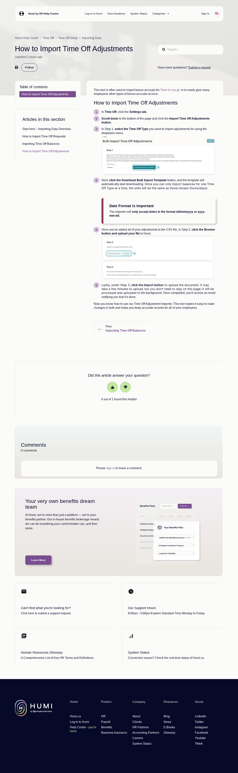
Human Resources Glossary (42, 652)
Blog (167, 716)
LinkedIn (200, 716)
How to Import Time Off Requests (44, 136)
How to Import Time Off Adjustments (45, 151)
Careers (137, 738)
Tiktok (199, 743)
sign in (110, 468)
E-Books (169, 727)
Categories (159, 13)
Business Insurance (114, 732)
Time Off (48, 38)
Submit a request (199, 67)
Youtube (200, 738)
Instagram (201, 727)
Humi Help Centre (27, 38)
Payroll (105, 721)
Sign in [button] (205, 13)
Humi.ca (75, 716)
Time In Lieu (168, 90)
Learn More (38, 560)
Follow (29, 67)
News (167, 721)
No (125, 387)
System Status (138, 13)
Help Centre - (83, 729)
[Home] (21, 13)
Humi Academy (116, 13)
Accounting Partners (145, 732)
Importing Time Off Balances (41, 143)
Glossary (169, 732)
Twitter (199, 721)
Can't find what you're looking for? (46, 608)
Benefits (106, 727)
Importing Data (91, 38)
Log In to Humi (93, 13)
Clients (137, 721)
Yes (112, 387)
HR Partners (140, 727)
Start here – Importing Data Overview (46, 129)
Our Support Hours (142, 608)
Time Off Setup (68, 38)
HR (103, 716)
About (136, 716)
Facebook (201, 732)
